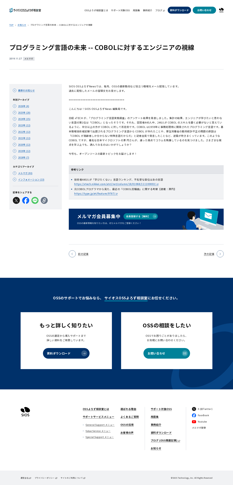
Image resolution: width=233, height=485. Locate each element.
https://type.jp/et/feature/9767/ (94, 193)
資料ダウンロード (179, 10)
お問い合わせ (204, 10)
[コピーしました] (44, 200)
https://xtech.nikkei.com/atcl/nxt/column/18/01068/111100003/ (115, 184)
